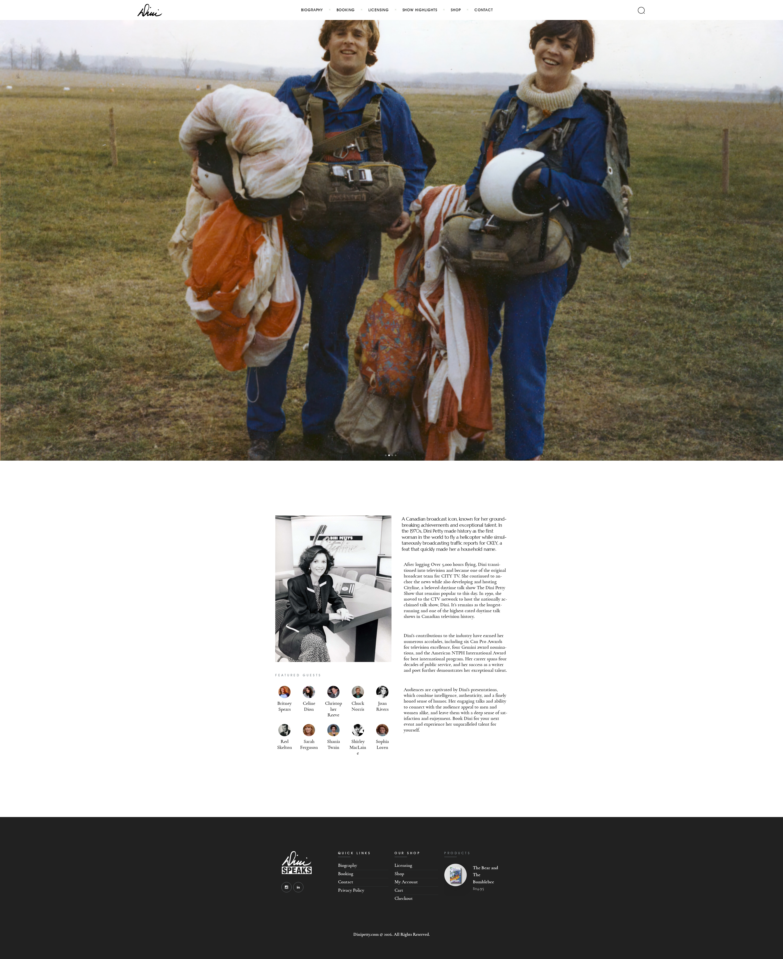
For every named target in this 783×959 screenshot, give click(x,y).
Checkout (404, 898)
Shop (399, 873)
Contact (345, 882)
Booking (345, 873)
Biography (347, 865)
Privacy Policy (351, 890)
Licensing (403, 865)
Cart (399, 890)
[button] (386, 455)
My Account (406, 882)
